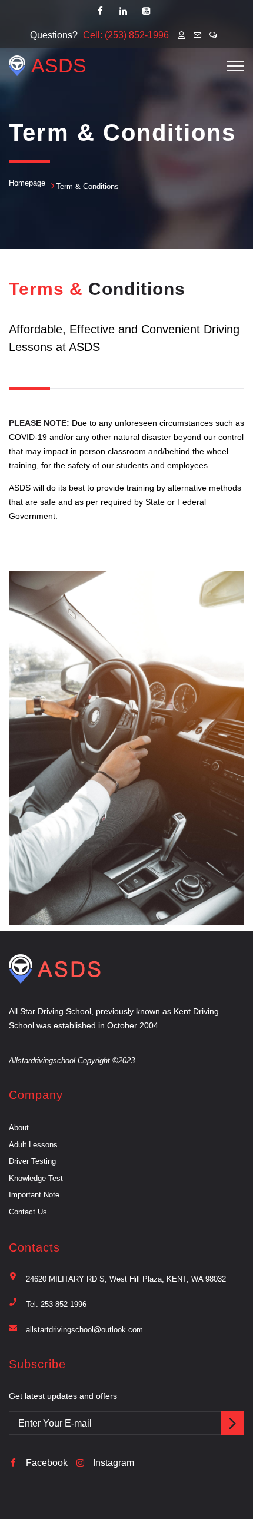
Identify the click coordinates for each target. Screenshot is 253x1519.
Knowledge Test (36, 1178)
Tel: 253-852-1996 (56, 1304)
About (19, 1127)
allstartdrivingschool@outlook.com (84, 1329)
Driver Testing (32, 1161)
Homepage (27, 182)
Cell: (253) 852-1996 (126, 35)
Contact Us (28, 1211)
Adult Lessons (33, 1144)
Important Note (34, 1194)
